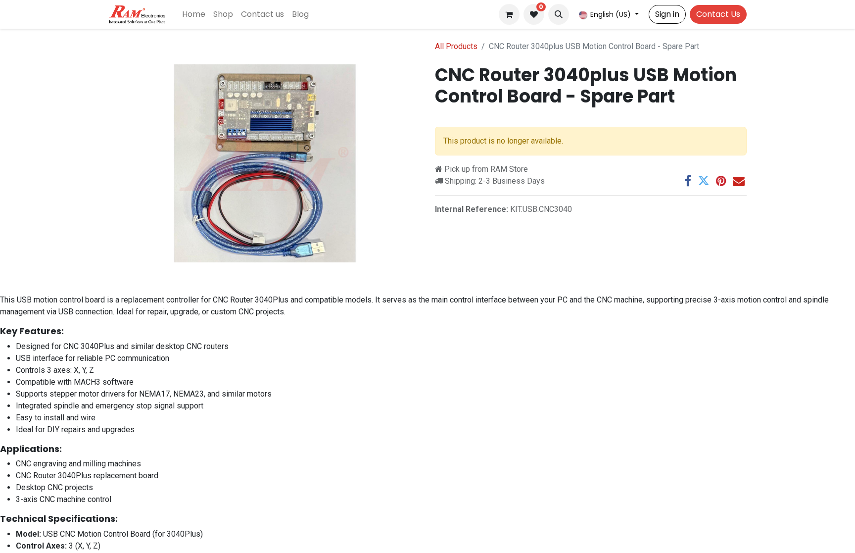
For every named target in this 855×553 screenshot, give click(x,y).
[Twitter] (704, 181)
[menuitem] (193, 14)
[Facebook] (687, 181)
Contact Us (718, 14)
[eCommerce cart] (509, 14)
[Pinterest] (721, 181)
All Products (456, 46)
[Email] (739, 181)
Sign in (667, 14)
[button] (558, 14)
